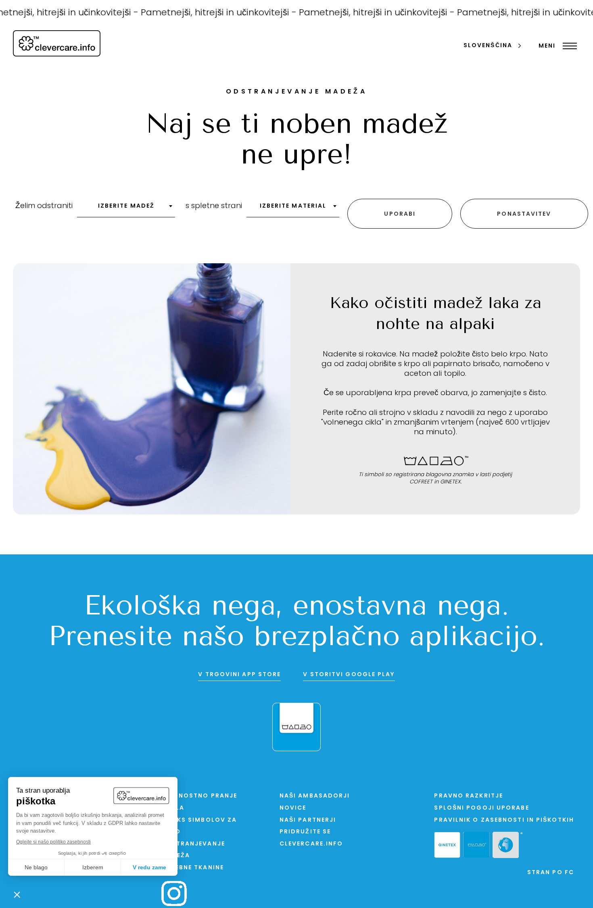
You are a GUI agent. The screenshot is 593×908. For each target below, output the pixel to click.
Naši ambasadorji (315, 796)
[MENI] (568, 46)
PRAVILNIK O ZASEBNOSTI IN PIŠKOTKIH (504, 820)
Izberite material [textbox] (293, 206)
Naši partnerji (308, 820)
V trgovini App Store (239, 675)
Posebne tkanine (192, 868)
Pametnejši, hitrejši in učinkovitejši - (208, 13)
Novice (293, 808)
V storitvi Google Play (349, 675)
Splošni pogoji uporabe (481, 808)
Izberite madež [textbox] (126, 206)
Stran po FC (550, 873)
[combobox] (126, 208)
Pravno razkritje (468, 796)
